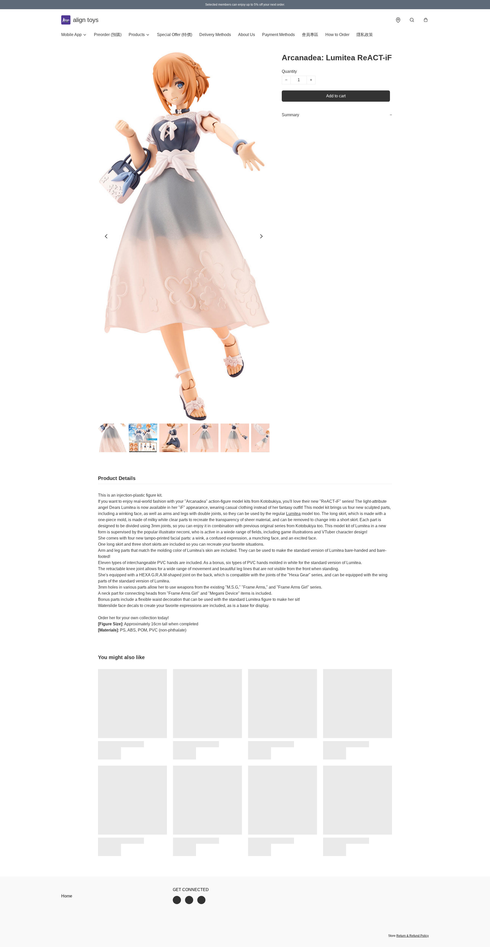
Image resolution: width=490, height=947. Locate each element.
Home (66, 896)
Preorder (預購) (107, 34)
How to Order (337, 34)
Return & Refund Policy (412, 936)
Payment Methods (278, 34)
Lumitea (293, 513)
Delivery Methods (215, 34)
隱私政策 (365, 34)
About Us (246, 34)
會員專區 (310, 34)
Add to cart (336, 96)
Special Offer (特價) (174, 34)
